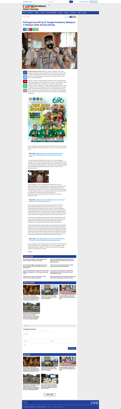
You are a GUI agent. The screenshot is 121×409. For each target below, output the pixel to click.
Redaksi (49, 406)
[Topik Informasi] (34, 7)
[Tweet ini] (27, 29)
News (30, 26)
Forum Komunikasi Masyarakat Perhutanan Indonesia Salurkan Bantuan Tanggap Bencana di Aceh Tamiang (49, 386)
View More (49, 394)
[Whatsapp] (33, 29)
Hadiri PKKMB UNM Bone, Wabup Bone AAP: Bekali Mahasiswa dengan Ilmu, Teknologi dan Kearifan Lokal (36, 272)
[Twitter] (73, 17)
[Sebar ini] (24, 29)
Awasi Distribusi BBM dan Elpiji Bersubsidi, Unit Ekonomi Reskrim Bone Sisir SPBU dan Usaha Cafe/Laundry (35, 266)
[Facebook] (71, 17)
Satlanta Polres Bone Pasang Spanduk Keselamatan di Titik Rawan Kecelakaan (49, 297)
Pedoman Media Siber (58, 406)
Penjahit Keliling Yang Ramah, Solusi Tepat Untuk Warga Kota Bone (67, 297)
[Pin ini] (30, 29)
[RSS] (75, 17)
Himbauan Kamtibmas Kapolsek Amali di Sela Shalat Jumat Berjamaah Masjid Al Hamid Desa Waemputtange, (62, 260)
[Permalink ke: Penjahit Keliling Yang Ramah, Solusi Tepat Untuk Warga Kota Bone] (67, 289)
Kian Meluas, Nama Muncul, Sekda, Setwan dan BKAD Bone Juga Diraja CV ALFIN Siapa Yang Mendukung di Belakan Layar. (31, 369)
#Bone (30, 251)
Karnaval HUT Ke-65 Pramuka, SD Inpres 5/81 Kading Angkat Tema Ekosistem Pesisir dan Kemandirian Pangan (61, 272)
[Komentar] (37, 29)
